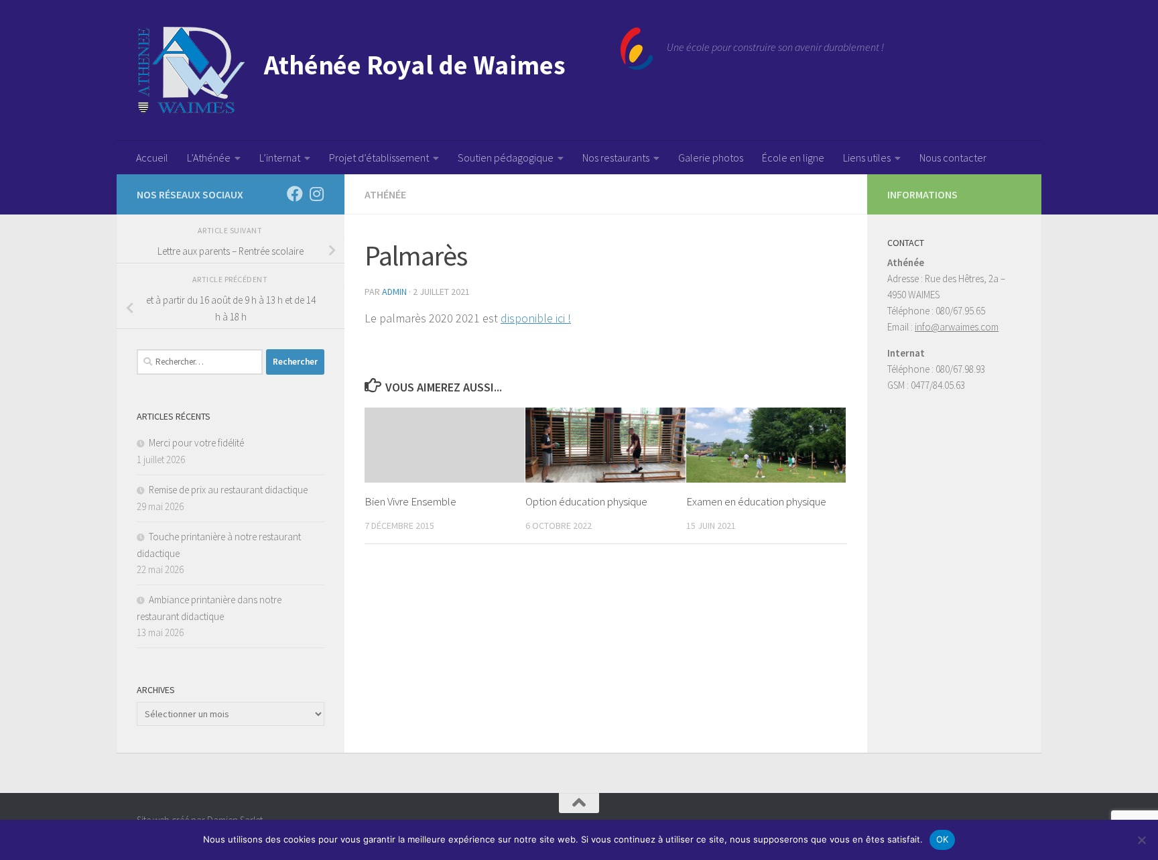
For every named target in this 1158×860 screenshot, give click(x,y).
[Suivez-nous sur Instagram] (316, 194)
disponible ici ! (536, 318)
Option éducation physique (586, 501)
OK (942, 839)
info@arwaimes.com (957, 326)
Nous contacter (952, 157)
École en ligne (793, 157)
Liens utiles (867, 157)
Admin (394, 292)
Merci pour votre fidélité (196, 442)
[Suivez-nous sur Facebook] (295, 194)
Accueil (152, 157)
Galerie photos (710, 157)
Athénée (385, 194)
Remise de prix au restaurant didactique (228, 489)
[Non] (1141, 840)
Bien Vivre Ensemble (410, 501)
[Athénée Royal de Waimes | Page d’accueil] (395, 70)
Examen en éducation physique (756, 501)
